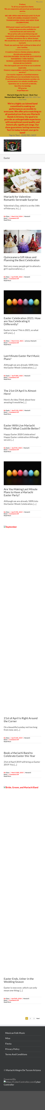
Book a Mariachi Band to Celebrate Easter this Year (19, 754)
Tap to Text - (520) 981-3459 (22, 135)
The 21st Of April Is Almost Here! (20, 392)
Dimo (7, 216)
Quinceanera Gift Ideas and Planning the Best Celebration (22, 258)
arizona (27, 341)
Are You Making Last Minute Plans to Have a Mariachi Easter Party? (21, 492)
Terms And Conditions (16, 1054)
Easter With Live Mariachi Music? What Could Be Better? (22, 427)
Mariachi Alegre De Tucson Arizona (23, 1070)
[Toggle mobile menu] (40, 140)
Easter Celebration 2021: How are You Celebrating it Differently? (22, 321)
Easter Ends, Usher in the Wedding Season (19, 980)
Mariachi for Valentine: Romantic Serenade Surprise (21, 198)
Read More (7, 220)
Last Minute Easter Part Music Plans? (22, 357)
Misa (7, 1038)
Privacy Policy (12, 1049)
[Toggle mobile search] (36, 140)
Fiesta (8, 1043)
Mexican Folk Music (15, 1033)
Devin (8, 376)
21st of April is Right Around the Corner (21, 719)
